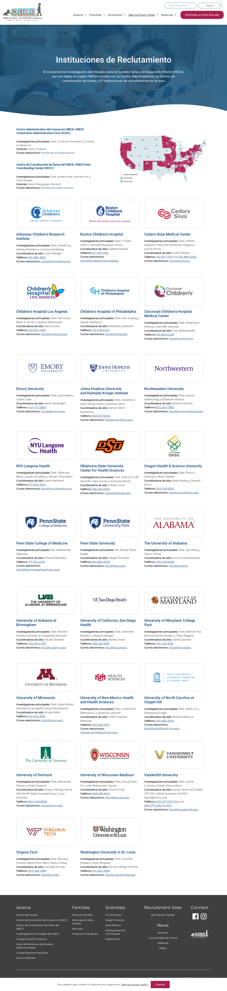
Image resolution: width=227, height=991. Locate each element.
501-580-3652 (37, 257)
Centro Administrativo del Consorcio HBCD (41, 920)
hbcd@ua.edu (178, 565)
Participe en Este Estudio (202, 14)
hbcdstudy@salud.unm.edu (99, 732)
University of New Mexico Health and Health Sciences (107, 700)
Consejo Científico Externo (31, 939)
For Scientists (113, 914)
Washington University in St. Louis (107, 852)
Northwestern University (164, 389)
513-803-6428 (165, 334)
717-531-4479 (36, 561)
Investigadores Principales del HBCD (37, 933)
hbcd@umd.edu (180, 647)
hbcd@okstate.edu (118, 493)
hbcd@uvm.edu (52, 805)
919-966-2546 (165, 720)
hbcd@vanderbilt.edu (183, 809)
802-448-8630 (37, 801)
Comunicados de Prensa (163, 937)
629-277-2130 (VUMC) (158, 805)
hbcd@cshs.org (179, 260)
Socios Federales (26, 957)
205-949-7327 (37, 643)
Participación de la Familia (83, 922)
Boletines (162, 942)
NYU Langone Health (33, 466)
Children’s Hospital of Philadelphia (108, 311)
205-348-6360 (165, 561)
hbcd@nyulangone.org (56, 488)
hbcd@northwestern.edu (186, 411)
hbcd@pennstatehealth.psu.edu (38, 569)
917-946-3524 (37, 484)
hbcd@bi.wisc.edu (117, 797)
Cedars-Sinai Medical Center (167, 234)
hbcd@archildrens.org (56, 261)
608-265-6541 (101, 793)
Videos (163, 948)
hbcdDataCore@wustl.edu (57, 187)
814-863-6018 (101, 561)
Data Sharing (113, 925)
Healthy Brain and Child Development (25, 12)
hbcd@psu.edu (115, 565)
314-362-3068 (101, 870)
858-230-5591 (101, 643)
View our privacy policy (134, 984)
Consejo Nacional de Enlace (32, 952)
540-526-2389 (37, 870)
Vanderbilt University (161, 775)
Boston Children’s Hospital (101, 234)
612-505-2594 (37, 716)
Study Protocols (114, 920)
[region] (113, 984)
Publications (112, 939)
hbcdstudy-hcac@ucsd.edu (58, 152)
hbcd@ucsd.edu (116, 647)
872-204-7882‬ (165, 407)
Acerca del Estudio (27, 914)
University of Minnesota (35, 698)
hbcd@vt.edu (50, 874)
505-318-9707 (101, 724)
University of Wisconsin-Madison (107, 775)
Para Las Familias (82, 914)
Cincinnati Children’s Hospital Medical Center (168, 313)
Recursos (77, 928)
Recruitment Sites (142, 15)
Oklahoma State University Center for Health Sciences (102, 468)
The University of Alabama (165, 543)
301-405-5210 (164, 643)
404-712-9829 (37, 407)
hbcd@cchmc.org (181, 338)
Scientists (115, 15)
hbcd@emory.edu (53, 411)
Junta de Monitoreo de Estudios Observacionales (34, 946)
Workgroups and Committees (115, 932)
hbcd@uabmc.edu (53, 647)
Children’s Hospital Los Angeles (41, 311)
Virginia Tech (27, 852)
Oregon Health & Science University (173, 466)
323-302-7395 (37, 330)
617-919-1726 (100, 252)
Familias (95, 15)
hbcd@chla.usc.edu (54, 334)
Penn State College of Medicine (41, 543)
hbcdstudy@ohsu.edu (184, 492)
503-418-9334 (165, 488)
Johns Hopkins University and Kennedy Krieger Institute (104, 391)
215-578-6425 (100, 330)
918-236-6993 (101, 489)
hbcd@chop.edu (116, 334)
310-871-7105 (164, 256)
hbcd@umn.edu (52, 720)
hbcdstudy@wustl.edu (120, 874)
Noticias (167, 15)
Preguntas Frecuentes (85, 933)
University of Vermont (34, 775)
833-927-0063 (101, 415)
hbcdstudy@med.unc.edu (161, 728)
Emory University (30, 389)
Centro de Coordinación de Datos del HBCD (37, 927)
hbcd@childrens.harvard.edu (99, 260)
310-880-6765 (187, 256)
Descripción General (162, 914)
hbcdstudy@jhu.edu (119, 419)
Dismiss (160, 984)
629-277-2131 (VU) (167, 801)
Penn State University (97, 543)
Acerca (78, 15)
